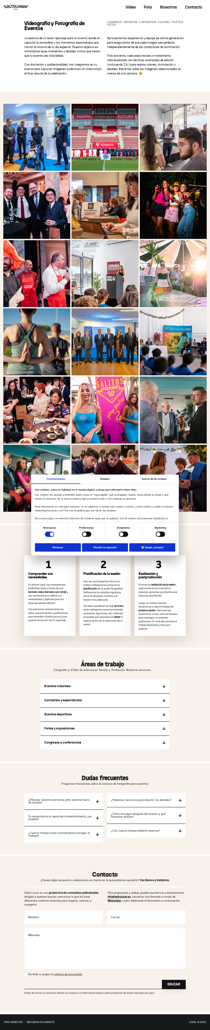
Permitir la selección (105, 547)
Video (131, 7)
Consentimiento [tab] (56, 478)
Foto (148, 7)
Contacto (193, 7)
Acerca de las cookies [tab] (154, 478)
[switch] (86, 534)
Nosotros (168, 7)
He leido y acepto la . (55, 974)
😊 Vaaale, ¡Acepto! (152, 547)
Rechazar (57, 547)
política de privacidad (68, 974)
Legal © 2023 (197, 1022)
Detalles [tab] (105, 478)
